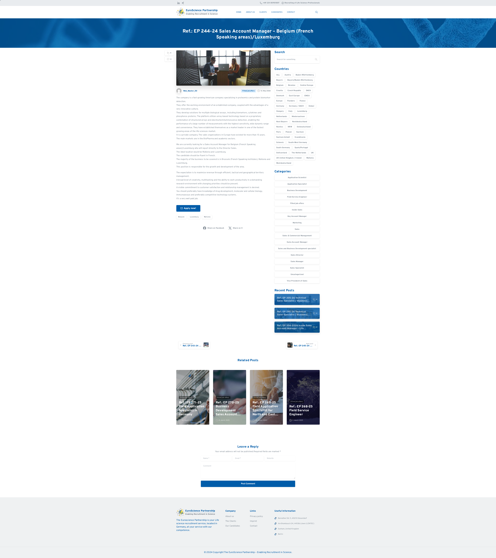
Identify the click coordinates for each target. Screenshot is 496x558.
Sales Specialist (297, 268)
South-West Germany (297, 142)
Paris (278, 132)
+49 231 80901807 (271, 3)
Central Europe (306, 85)
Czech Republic (294, 90)
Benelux (291, 85)
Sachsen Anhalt (283, 137)
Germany (280, 106)
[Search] (316, 59)
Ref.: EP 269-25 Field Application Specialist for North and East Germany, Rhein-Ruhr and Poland (265, 409)
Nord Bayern (281, 122)
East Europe (294, 96)
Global (311, 106)
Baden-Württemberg (305, 75)
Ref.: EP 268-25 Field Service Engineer (301, 410)
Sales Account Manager (297, 242)
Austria (288, 75)
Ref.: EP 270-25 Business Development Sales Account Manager (227, 409)
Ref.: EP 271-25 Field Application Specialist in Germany (191, 408)
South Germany (283, 148)
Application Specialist (297, 184)
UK (312, 153)
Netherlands (281, 116)
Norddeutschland (299, 122)
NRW (290, 127)
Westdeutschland (283, 163)
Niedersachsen (298, 116)
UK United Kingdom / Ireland (288, 158)
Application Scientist (297, 178)
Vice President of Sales (297, 281)
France (303, 101)
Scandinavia (300, 137)
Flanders (291, 101)
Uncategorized (297, 274)
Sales (297, 229)
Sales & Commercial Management (297, 236)
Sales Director (297, 255)
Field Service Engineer (297, 197)
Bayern (279, 80)
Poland (289, 132)
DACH (308, 90)
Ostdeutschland (304, 127)
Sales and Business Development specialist (297, 249)
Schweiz (280, 142)
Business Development (297, 190)
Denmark (280, 96)
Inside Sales (297, 210)
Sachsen (300, 132)
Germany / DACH (296, 106)
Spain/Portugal (301, 148)
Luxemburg (194, 217)
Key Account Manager (297, 216)
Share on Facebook (215, 228)
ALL (278, 75)
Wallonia (207, 217)
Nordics (279, 127)
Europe (279, 101)
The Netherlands (299, 153)
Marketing (297, 223)
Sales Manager (297, 261)
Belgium (181, 217)
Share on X (238, 228)
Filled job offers (297, 203)
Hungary (280, 111)
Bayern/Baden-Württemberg (300, 80)
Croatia (279, 90)
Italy (290, 111)
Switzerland (281, 153)
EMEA (307, 96)
